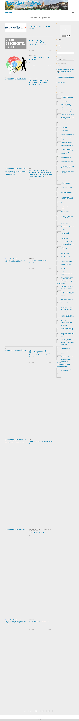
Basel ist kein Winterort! (40, 623)
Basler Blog (8, 12)
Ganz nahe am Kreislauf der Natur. (67, 335)
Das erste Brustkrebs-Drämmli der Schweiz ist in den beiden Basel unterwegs (67, 228)
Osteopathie (64, 65)
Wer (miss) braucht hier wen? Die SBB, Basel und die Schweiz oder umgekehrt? (40, 173)
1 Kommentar (32, 50)
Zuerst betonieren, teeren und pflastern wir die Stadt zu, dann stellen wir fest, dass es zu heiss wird (65, 77)
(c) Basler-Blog (37, 719)
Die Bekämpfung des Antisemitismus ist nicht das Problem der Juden (66, 129)
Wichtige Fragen (32, 530)
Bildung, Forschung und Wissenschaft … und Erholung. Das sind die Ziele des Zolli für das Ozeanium (41, 354)
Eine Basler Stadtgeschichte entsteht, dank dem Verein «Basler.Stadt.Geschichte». (39, 43)
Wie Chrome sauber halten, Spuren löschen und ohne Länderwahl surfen (38, 82)
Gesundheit (34, 529)
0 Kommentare (32, 65)
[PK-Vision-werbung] (68, 36)
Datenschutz (42, 719)
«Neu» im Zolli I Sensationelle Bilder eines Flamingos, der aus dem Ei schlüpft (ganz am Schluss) (67, 243)
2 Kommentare (32, 33)
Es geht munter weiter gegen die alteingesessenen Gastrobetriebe (65, 361)
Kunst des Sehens (44, 529)
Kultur (33, 38)
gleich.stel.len (63, 202)
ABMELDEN (58, 47)
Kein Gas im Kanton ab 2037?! (66, 187)
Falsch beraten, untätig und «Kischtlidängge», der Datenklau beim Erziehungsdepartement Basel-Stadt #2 (64, 73)
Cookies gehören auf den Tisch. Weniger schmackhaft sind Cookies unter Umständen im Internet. (67, 218)
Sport (49, 529)
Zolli (37, 530)
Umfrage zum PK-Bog (36, 532)
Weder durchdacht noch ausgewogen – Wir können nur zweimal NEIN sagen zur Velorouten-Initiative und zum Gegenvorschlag (64, 104)
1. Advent (63, 373)
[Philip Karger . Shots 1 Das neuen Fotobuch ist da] (64, 35)
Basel (30, 24)
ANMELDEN (59, 41)
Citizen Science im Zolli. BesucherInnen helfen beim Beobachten (66, 157)
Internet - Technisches (33, 55)
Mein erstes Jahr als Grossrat (66, 176)
